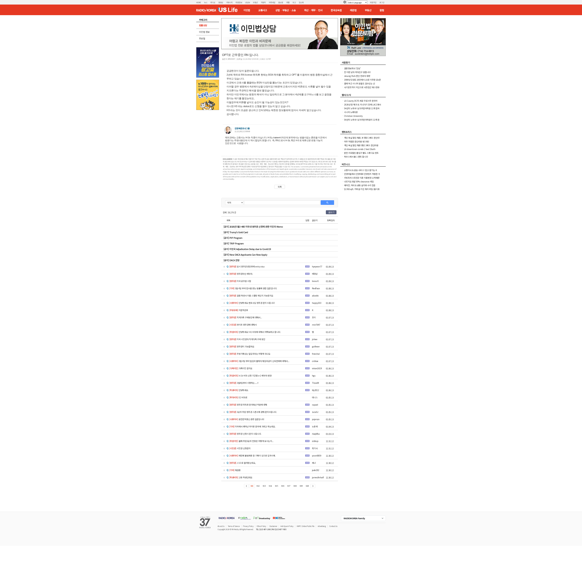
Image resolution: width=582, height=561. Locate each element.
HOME (198, 2)
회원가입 (373, 2)
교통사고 (262, 10)
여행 (287, 2)
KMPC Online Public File (305, 526)
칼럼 (382, 10)
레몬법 (353, 10)
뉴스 (205, 2)
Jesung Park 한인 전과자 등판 (357, 75)
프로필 (202, 38)
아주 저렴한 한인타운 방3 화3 (356, 141)
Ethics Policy (261, 526)
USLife (247, 2)
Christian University (353, 115)
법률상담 (203, 25)
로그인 (382, 2)
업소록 (301, 2)
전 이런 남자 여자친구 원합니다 (357, 72)
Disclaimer (273, 526)
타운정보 (239, 2)
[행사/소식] (363, 96)
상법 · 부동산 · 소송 (285, 10)
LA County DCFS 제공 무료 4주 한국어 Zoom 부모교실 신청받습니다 (360, 102)
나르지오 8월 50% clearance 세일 (359, 181)
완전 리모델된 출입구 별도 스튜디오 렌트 (361, 152)
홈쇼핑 (280, 2)
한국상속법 (336, 10)
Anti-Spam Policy (286, 526)
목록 (280, 187)
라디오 (212, 2)
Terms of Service (234, 526)
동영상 (220, 2)
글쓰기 (331, 212)
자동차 (263, 2)
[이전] (246, 486)
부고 (294, 2)
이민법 (246, 10)
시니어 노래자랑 (351, 112)
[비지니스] (363, 165)
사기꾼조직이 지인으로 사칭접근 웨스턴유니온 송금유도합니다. (361, 89)
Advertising (322, 526)
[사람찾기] (363, 63)
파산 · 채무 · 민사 (313, 10)
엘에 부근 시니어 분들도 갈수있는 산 (359, 83)
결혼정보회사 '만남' (352, 68)
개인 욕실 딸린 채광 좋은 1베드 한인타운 (361, 145)
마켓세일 (272, 2)
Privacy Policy (248, 526)
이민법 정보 (204, 31)
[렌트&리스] (363, 133)
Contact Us (333, 526)
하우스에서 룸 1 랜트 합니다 (356, 156)
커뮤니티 (229, 2)
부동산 (255, 2)
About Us (220, 526)
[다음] (313, 486)
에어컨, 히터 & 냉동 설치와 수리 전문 (359, 185)
